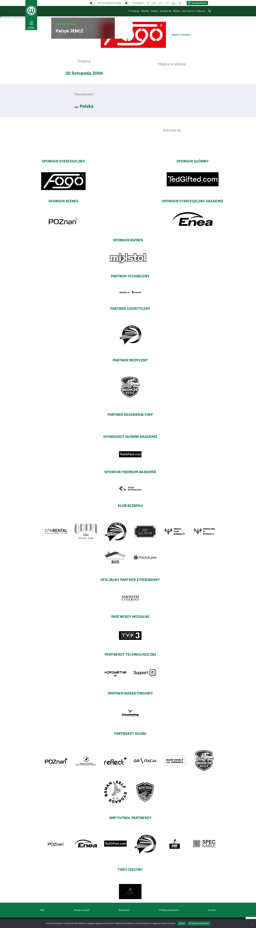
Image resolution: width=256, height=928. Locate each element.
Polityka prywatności (169, 910)
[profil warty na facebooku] (148, 2)
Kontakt (212, 910)
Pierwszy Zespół (81, 910)
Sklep (154, 11)
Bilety (176, 11)
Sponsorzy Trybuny (193, 11)
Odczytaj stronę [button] (198, 3)
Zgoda (182, 923)
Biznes (145, 11)
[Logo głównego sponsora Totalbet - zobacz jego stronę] (133, 35)
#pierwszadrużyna (66, 24)
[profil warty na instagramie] (154, 2)
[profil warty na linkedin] (173, 2)
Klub (42, 910)
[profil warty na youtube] (167, 2)
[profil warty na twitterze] (160, 2)
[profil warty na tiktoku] (180, 2)
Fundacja (133, 11)
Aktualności (124, 910)
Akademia (165, 11)
